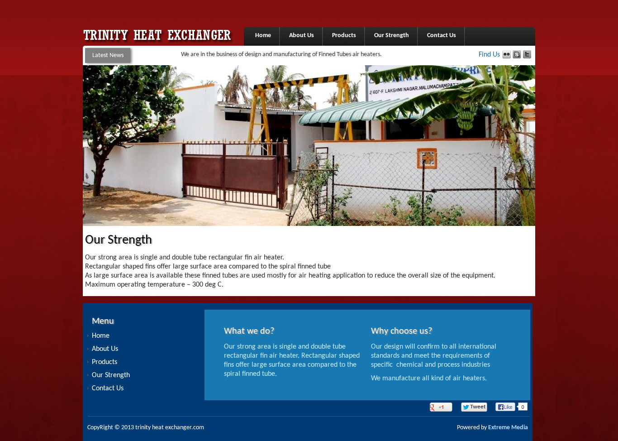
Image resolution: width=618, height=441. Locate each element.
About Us (301, 35)
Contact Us (441, 35)
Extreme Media (508, 427)
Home (263, 35)
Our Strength (391, 35)
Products (344, 35)
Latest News (108, 55)
